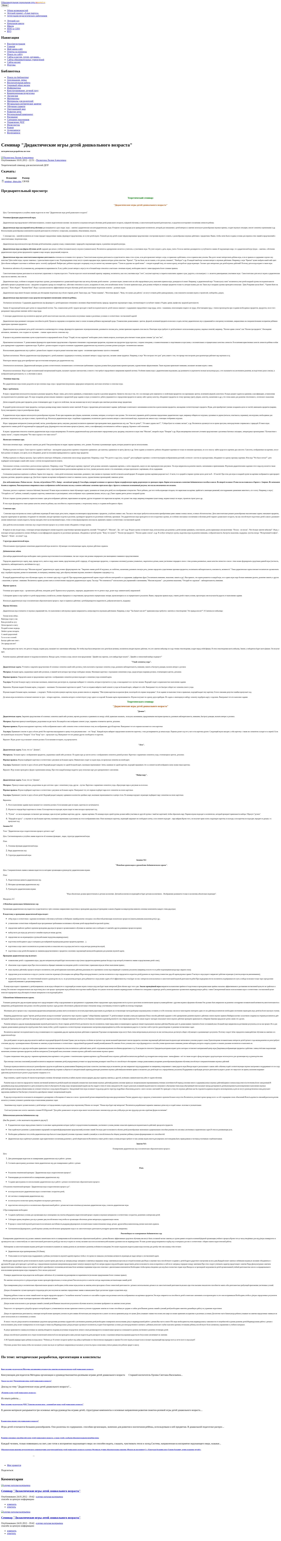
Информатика (14, 88)
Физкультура (13, 125)
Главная (11, 46)
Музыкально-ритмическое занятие (24, 103)
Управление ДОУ (15, 122)
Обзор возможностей (17, 10)
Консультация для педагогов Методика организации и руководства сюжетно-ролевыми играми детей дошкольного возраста (47, 1369)
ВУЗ (9, 31)
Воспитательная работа (18, 82)
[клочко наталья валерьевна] (15, 1485)
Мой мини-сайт (15, 49)
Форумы (11, 65)
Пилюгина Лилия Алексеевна (51, 160)
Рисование (12, 117)
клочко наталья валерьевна (49, 1496)
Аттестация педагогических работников (27, 16)
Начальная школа (15, 23)
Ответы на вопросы (17, 51)
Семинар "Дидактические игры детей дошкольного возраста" (41, 1490)
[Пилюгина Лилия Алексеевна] (17, 157)
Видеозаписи (13, 133)
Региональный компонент (20, 114)
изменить (11, 1504)
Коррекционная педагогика (21, 93)
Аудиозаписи (13, 130)
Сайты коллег (14, 62)
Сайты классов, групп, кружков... (24, 57)
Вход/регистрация (16, 44)
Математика (13, 98)
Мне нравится (14, 1465)
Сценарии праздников (18, 119)
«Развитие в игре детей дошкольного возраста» (18, 1392)
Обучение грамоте (16, 106)
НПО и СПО (13, 28)
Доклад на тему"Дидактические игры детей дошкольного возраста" (26, 1381)
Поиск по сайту (15, 54)
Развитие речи (14, 111)
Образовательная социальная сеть (23, 2)
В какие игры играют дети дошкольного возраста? (20, 1421)
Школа (10, 26)
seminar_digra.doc (13, 181)
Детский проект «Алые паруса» (23, 13)
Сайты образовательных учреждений (25, 59)
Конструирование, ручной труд (22, 90)
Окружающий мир (16, 109)
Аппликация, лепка (17, 80)
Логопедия (12, 96)
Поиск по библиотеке (18, 77)
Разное (10, 127)
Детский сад (13, 21)
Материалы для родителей (20, 101)
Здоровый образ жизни (18, 85)
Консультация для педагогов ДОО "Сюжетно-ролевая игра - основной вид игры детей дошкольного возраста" (42, 1404)
